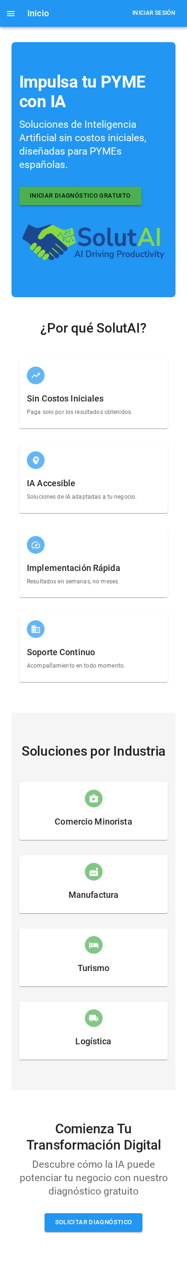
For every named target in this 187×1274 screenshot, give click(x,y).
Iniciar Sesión (153, 13)
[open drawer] (11, 13)
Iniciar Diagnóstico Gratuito (80, 195)
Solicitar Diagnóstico (93, 1222)
